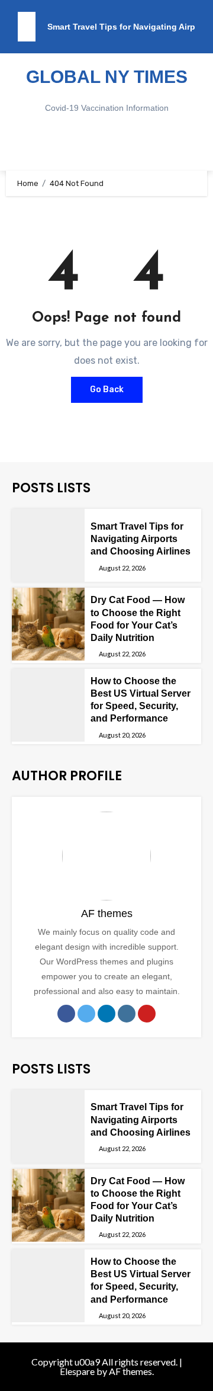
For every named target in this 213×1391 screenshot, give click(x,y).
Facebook (66, 1014)
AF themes (107, 913)
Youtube (147, 1014)
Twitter (86, 1014)
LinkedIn (106, 1014)
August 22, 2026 (122, 568)
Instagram (126, 1014)
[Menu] (106, 147)
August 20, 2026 (122, 735)
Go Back (107, 389)
